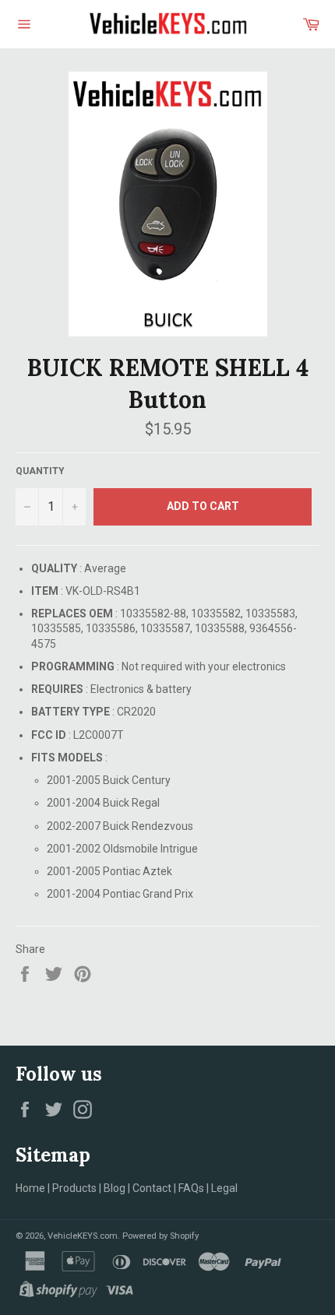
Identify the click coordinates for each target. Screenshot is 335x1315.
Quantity (40, 471)
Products (74, 1188)
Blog (114, 1188)
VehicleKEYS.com (83, 1236)
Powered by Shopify (160, 1236)
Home (30, 1188)
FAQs (191, 1188)
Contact (151, 1188)
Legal (224, 1188)
